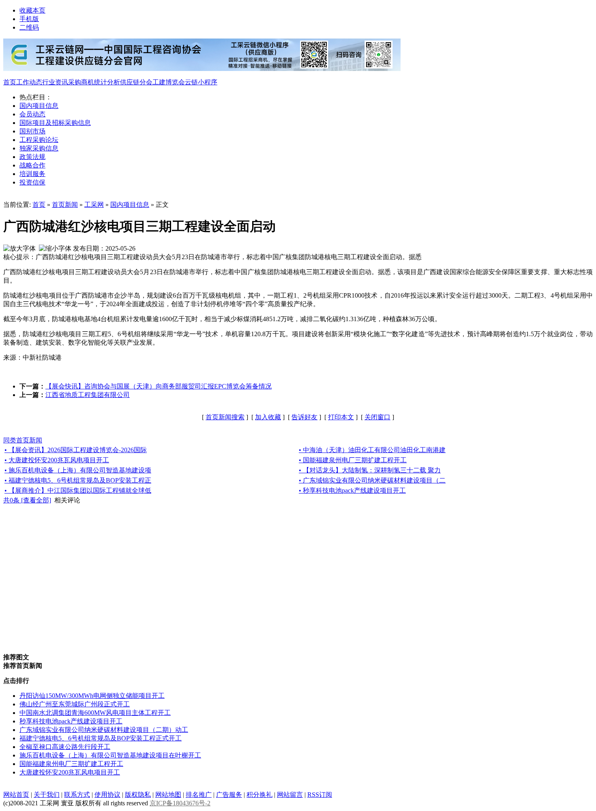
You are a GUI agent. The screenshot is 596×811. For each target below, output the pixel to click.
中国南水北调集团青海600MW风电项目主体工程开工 (95, 712)
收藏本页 (32, 10)
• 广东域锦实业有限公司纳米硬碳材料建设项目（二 (372, 480)
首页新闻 (65, 204)
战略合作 (32, 165)
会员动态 (32, 114)
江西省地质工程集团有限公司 (87, 394)
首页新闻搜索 (225, 417)
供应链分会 (136, 82)
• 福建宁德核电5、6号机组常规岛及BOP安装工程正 (77, 480)
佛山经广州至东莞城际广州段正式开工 (74, 704)
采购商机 (81, 82)
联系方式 (77, 794)
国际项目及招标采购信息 (55, 122)
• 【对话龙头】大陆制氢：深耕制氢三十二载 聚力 (370, 470)
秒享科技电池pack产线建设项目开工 (70, 721)
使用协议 (107, 794)
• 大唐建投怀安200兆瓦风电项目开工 (56, 460)
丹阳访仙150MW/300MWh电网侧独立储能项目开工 (92, 695)
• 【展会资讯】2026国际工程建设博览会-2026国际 (75, 449)
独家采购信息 (38, 148)
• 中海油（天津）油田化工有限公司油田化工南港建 (372, 449)
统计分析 (107, 82)
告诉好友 (304, 417)
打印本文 (341, 417)
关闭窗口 (377, 417)
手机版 (29, 18)
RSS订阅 (319, 794)
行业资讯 (55, 82)
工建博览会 (168, 82)
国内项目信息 (38, 105)
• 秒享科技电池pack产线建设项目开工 (352, 490)
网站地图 (168, 794)
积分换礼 (259, 794)
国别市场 (32, 131)
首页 (9, 82)
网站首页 (16, 794)
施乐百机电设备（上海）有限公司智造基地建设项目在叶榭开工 (110, 755)
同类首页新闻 (22, 440)
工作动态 (29, 82)
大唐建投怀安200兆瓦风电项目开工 (69, 772)
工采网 (94, 204)
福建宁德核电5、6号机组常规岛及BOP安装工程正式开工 (100, 738)
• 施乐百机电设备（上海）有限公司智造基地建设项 (77, 470)
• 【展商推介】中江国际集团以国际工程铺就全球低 (77, 490)
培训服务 (32, 173)
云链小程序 (201, 82)
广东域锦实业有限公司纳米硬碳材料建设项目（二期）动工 (103, 729)
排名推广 (199, 794)
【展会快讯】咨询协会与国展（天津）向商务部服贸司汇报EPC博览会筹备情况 (158, 386)
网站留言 (290, 794)
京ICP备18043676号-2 (180, 803)
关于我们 (47, 794)
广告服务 (229, 794)
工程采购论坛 (38, 139)
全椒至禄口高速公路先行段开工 (64, 746)
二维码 (29, 27)
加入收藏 (268, 417)
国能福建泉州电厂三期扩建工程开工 (71, 763)
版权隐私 (138, 794)
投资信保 (32, 182)
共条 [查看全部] (27, 500)
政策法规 (32, 156)
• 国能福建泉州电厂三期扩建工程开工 (353, 460)
